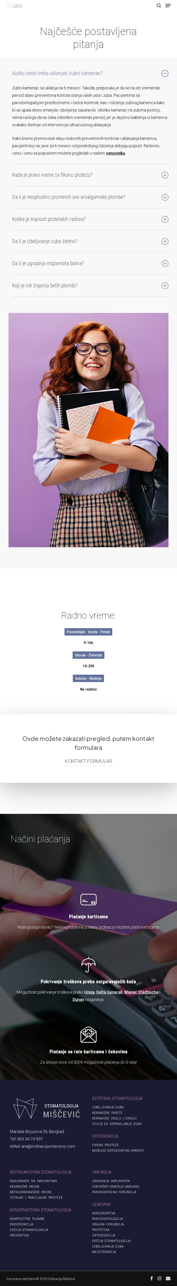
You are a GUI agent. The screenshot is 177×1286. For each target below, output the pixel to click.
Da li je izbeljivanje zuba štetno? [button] (44, 241)
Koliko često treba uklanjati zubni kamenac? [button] (57, 73)
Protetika (100, 1230)
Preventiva (19, 1235)
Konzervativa (103, 1213)
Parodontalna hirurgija (114, 1192)
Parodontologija (107, 1219)
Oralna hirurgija (108, 1224)
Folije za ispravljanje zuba (117, 1124)
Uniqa (89, 992)
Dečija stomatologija (29, 1230)
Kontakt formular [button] (88, 761)
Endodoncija (21, 1224)
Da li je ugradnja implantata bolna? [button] (48, 263)
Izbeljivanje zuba (108, 1107)
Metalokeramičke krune (31, 1192)
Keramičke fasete (107, 1113)
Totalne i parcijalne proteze (36, 1197)
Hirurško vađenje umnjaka (115, 1186)
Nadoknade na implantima (33, 1181)
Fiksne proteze (105, 1145)
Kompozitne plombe (27, 1219)
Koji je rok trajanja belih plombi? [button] (44, 286)
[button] (168, 5)
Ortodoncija (103, 1235)
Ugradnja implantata (111, 1181)
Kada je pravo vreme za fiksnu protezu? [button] (52, 175)
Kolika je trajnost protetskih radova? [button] (49, 219)
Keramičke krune (25, 1186)
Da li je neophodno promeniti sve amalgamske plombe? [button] (68, 197)
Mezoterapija (104, 1252)
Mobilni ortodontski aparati (118, 1150)
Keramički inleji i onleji (114, 1118)
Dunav (78, 999)
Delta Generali (109, 992)
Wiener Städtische (141, 992)
